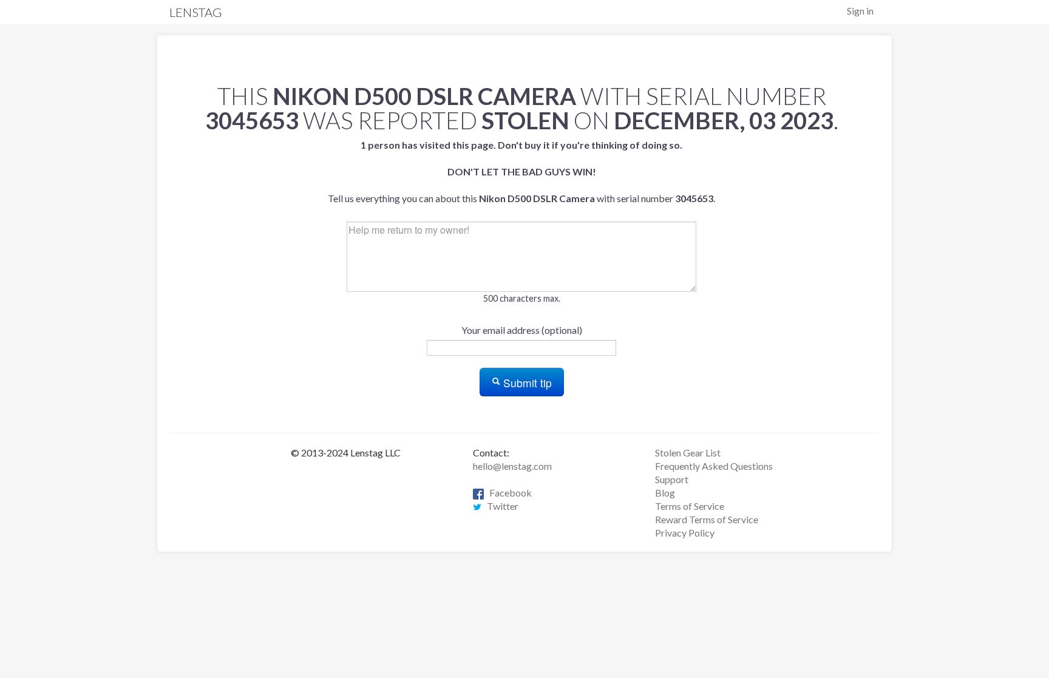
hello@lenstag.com (512, 466)
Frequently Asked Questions (714, 466)
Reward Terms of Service (706, 519)
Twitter (499, 506)
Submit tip (526, 382)
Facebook (508, 492)
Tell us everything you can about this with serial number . (521, 171)
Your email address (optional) (521, 330)
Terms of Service (689, 506)
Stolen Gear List (688, 452)
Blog (665, 492)
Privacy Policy (685, 532)
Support (671, 479)
